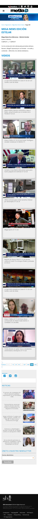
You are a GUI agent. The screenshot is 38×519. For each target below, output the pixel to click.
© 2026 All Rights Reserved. (14, 504)
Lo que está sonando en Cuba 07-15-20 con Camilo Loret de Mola (18, 290)
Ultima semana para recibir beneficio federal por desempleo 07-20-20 (18, 200)
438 (28, 364)
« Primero (3, 363)
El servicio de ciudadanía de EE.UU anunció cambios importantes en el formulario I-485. (12, 395)
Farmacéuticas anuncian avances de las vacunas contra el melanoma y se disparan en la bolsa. (12, 406)
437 (25, 364)
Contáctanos (6, 512)
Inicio (2, 25)
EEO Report (30, 512)
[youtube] (31, 6)
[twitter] (25, 6)
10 (13, 364)
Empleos (10, 514)
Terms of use (26, 514)
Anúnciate (22, 512)
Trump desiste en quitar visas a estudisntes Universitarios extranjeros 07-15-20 (18, 350)
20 (16, 364)
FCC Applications (8, 517)
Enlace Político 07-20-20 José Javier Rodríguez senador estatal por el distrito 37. (18, 141)
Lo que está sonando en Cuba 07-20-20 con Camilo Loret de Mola (18, 81)
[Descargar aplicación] (19, 6)
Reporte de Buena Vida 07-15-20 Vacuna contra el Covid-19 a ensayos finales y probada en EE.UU (19, 261)
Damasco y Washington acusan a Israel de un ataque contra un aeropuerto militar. (12, 430)
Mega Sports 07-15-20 (11, 230)
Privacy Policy (17, 514)
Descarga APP (14, 512)
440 (35, 364)
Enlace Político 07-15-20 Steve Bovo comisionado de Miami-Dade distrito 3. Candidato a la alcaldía (16, 320)
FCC (5, 514)
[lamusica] (12, 6)
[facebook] (22, 6)
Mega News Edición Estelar (18, 25)
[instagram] (28, 6)
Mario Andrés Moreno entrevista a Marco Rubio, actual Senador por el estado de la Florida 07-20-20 (17, 112)
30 (19, 364)
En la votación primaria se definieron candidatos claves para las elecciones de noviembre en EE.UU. (12, 442)
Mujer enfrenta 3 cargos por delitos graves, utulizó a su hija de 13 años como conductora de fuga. (12, 418)
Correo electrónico (18, 455)
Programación (8, 25)
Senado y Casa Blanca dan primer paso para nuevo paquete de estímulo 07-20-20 (18, 171)
